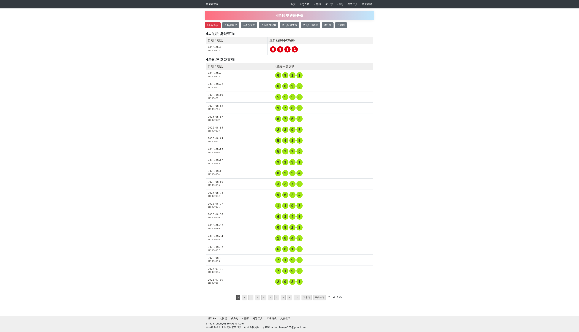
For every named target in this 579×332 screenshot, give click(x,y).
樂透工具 (353, 4)
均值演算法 (249, 25)
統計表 (328, 25)
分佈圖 (341, 25)
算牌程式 (271, 318)
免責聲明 (285, 318)
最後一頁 (319, 297)
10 (296, 297)
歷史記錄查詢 (289, 25)
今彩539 (305, 4)
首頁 (293, 4)
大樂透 (317, 4)
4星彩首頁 (213, 25)
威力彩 (329, 4)
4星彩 (340, 4)
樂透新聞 (367, 4)
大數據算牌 (230, 25)
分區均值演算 (268, 25)
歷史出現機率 (310, 25)
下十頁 (306, 297)
